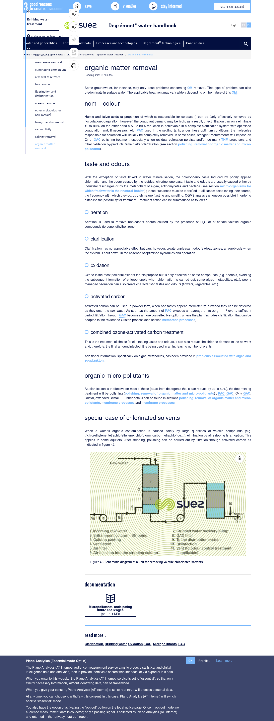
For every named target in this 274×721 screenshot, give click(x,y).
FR (243, 25)
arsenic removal (45, 103)
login (234, 25)
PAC (181, 643)
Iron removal (43, 55)
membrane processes (178, 319)
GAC (147, 643)
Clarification (94, 643)
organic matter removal (45, 146)
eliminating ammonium (50, 69)
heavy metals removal (49, 122)
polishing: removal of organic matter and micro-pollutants (169, 393)
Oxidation (135, 643)
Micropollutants (165, 643)
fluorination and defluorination (45, 93)
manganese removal (48, 62)
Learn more (224, 660)
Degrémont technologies (162, 42)
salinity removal (45, 136)
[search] (245, 43)
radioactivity (43, 129)
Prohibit (204, 660)
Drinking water (116, 643)
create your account (232, 6)
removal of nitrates (47, 76)
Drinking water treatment (38, 21)
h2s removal (43, 84)
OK (190, 660)
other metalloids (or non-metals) (48, 112)
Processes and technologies (116, 43)
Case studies (195, 43)
